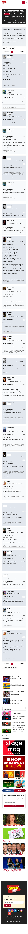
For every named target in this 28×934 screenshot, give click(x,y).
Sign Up (8, 905)
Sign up (14, 805)
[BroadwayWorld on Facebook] (9, 910)
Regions (15, 917)
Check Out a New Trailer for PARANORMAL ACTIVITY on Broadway (19, 718)
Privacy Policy (17, 921)
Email (4, 48)
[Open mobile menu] (26, 2)
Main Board (7, 13)
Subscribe (11, 48)
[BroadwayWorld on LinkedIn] (15, 910)
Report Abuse (21, 16)
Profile (9, 57)
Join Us (20, 916)
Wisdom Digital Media (17, 920)
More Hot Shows (8, 790)
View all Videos (6, 735)
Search (13, 16)
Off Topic (22, 13)
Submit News (9, 917)
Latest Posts (14, 13)
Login (20, 2)
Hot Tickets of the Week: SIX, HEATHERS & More (13, 38)
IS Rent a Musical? (7, 62)
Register (16, 2)
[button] (23, 2)
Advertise (8, 916)
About (12, 916)
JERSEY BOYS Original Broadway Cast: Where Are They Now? (12, 855)
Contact (16, 916)
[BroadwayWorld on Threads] (21, 910)
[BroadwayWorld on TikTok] (18, 910)
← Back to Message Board (9, 20)
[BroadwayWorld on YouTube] (9, 913)
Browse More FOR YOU (13, 707)
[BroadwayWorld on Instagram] (12, 910)
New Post (8, 16)
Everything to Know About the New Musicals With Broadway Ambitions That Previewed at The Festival (13, 871)
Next (21, 51)
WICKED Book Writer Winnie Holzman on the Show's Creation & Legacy (18, 731)
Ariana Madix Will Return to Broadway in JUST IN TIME (13, 826)
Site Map (20, 917)
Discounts (20, 790)
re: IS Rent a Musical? (8, 97)
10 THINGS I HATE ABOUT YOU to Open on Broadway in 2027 (13, 840)
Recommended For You (7, 673)
